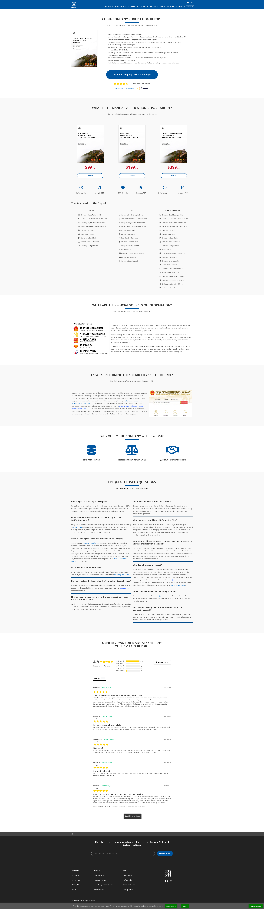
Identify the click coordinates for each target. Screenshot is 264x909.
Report (153, 7)
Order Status (127, 875)
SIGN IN (190, 7)
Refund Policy (128, 880)
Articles (170, 7)
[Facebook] (166, 881)
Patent (143, 7)
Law (161, 7)
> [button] (132, 816)
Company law (77, 527)
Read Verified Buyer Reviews (125, 88)
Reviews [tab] (97, 678)
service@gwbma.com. (121, 575)
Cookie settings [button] (171, 906)
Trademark (119, 7)
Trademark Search (100, 880)
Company (107, 7)
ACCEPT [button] (185, 906)
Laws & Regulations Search (103, 885)
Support (179, 7)
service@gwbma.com (178, 585)
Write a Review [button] (163, 662)
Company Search (99, 875)
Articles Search (99, 890)
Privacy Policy (128, 890)
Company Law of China (91, 543)
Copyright (132, 7)
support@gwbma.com (174, 580)
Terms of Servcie (129, 885)
